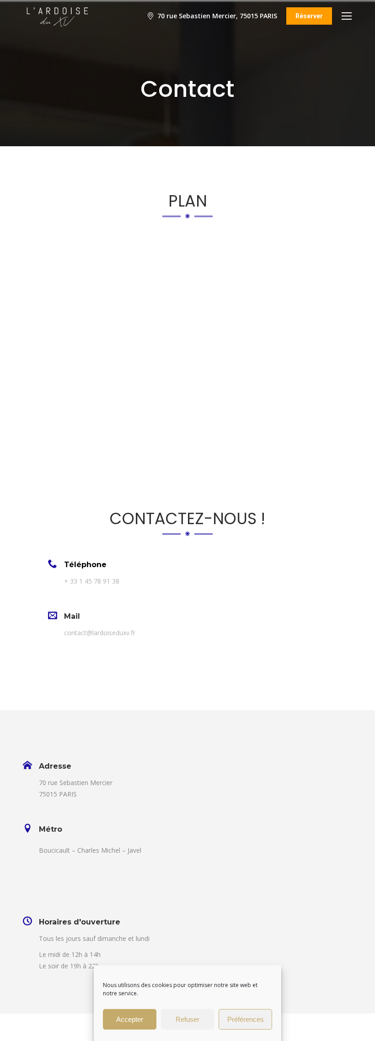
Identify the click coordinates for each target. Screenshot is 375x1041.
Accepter (129, 1019)
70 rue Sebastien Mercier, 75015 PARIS (217, 16)
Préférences (245, 1019)
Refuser (187, 1019)
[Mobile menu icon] (346, 16)
